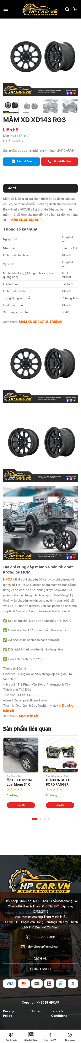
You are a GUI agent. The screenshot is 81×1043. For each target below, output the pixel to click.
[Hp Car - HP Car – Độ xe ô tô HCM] (40, 9)
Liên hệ (20, 805)
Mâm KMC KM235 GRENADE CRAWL (60, 782)
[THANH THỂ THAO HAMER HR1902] (20, 755)
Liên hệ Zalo (24, 161)
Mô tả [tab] (11, 188)
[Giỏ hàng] (75, 9)
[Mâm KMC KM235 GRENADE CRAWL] (60, 755)
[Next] (71, 58)
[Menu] (5, 9)
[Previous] (10, 58)
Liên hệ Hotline (61, 161)
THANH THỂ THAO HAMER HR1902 (17, 782)
